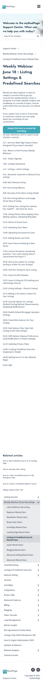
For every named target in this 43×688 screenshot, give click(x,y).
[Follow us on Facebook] (33, 670)
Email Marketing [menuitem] (11, 565)
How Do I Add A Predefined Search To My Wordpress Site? (18, 476)
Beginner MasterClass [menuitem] (16, 512)
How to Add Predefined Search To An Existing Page (20, 462)
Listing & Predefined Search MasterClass (21, 59)
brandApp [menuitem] (8, 585)
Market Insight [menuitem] (10, 625)
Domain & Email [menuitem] (11, 655)
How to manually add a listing (14, 469)
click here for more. (24, 209)
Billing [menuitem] (6, 605)
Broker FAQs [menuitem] (9, 595)
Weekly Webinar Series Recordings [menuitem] (19, 502)
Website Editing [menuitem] (11, 575)
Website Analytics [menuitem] (11, 650)
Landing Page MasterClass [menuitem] (18, 532)
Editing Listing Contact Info (13, 490)
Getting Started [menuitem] (11, 497)
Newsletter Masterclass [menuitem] (17, 517)
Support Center (9, 48)
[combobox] (19, 36)
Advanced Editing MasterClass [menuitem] (20, 555)
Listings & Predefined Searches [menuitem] (18, 570)
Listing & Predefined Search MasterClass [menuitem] (19, 538)
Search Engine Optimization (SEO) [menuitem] (19, 640)
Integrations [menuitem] (9, 590)
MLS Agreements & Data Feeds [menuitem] (17, 630)
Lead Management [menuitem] (12, 620)
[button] (38, 497)
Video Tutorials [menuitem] (10, 615)
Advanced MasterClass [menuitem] (17, 560)
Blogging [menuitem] (8, 610)
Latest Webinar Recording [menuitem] (18, 507)
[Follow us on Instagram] (38, 670)
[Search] (38, 36)
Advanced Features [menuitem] (12, 600)
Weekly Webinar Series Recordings (18, 54)
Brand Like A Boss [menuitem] (14, 522)
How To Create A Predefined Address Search (20, 484)
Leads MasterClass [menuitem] (15, 545)
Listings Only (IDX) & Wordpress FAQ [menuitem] (20, 635)
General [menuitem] (7, 580)
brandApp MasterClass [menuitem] (17, 527)
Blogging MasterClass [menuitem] (16, 550)
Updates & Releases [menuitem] (13, 645)
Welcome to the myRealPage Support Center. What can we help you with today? (21, 27)
